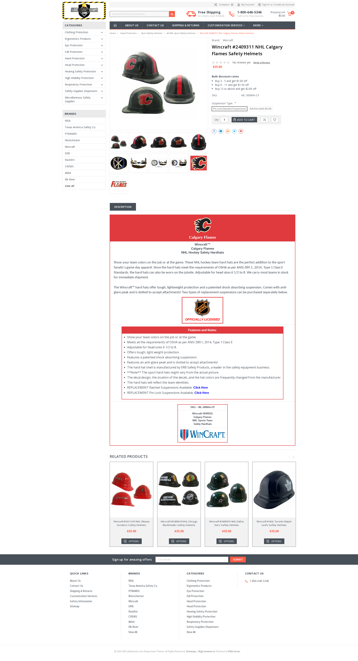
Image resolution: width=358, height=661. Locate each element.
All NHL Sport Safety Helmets (181, 33)
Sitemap (74, 606)
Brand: (216, 40)
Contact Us (155, 25)
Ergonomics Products (78, 38)
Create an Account (284, 4)
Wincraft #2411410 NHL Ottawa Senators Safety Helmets (131, 523)
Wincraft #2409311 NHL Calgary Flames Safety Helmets (227, 33)
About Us (131, 25)
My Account (247, 4)
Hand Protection (75, 58)
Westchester (72, 140)
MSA (67, 120)
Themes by (219, 651)
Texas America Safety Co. (80, 127)
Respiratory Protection (78, 84)
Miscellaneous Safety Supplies (77, 99)
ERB (67, 153)
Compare (225, 4)
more (257, 25)
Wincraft (70, 147)
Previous (289, 457)
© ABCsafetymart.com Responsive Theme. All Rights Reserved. (155, 651)
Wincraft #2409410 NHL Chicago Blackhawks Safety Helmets (179, 523)
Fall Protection (73, 52)
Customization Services (225, 25)
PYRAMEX (71, 133)
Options (134, 541)
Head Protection (75, 65)
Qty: (217, 119)
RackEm (70, 160)
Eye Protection (74, 45)
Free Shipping (211, 14)
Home (113, 33)
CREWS (69, 166)
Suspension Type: (224, 103)
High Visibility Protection (79, 78)
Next (294, 457)
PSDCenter (234, 651)
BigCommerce (206, 651)
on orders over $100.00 (211, 16)
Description (122, 207)
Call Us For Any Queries (250, 16)
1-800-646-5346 (250, 14)
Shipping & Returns (185, 25)
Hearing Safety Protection (80, 71)
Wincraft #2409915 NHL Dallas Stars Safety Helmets (226, 523)
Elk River (70, 179)
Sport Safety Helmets (151, 33)
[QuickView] (128, 490)
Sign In (265, 4)
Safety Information (81, 601)
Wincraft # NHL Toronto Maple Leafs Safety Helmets (274, 523)
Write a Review (261, 62)
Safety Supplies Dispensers (81, 91)
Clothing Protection (76, 32)
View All (69, 186)
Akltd (68, 173)
